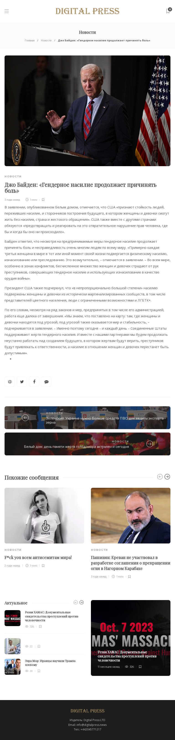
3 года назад (12, 199)
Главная (30, 40)
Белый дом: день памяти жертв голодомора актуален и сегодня (76, 447)
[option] (44, 528)
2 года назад (12, 565)
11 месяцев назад (109, 666)
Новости (46, 40)
